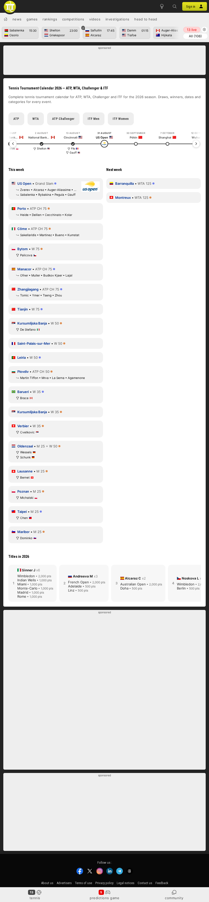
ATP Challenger (63, 119)
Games (32, 19)
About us (47, 883)
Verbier (23, 426)
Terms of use (83, 883)
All (195, 36)
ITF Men (93, 119)
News (17, 19)
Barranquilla (124, 183)
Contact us (145, 883)
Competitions (73, 19)
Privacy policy (104, 883)
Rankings (50, 19)
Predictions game (104, 898)
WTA (35, 119)
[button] (174, 6)
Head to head (145, 19)
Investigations (117, 19)
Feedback (161, 883)
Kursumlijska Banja (32, 323)
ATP (16, 119)
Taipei (22, 512)
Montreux (123, 197)
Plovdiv (23, 371)
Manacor (24, 269)
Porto (21, 208)
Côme (22, 229)
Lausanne (25, 471)
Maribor (23, 532)
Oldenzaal (25, 446)
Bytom (22, 249)
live (192, 30)
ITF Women (121, 119)
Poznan (23, 491)
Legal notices (125, 883)
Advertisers (64, 883)
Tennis (35, 898)
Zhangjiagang (27, 289)
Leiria (21, 357)
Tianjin (22, 309)
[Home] (5, 19)
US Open (24, 183)
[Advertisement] (104, 61)
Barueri (23, 392)
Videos (94, 19)
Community (174, 898)
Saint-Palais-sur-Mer (33, 343)
